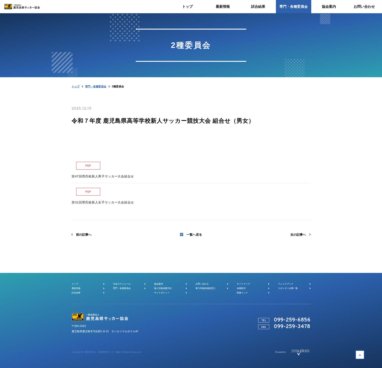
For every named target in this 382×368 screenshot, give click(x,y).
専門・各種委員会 (95, 86)
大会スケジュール (122, 284)
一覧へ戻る (194, 234)
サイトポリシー (162, 292)
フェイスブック (285, 284)
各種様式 (241, 288)
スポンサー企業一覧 (288, 288)
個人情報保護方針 (163, 288)
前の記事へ (84, 234)
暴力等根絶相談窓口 (205, 288)
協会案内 (158, 284)
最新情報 (76, 288)
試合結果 (76, 292)
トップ (76, 86)
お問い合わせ (202, 284)
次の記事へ (298, 234)
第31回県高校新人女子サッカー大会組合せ (103, 202)
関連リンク (242, 292)
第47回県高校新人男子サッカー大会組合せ (103, 176)
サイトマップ (243, 284)
